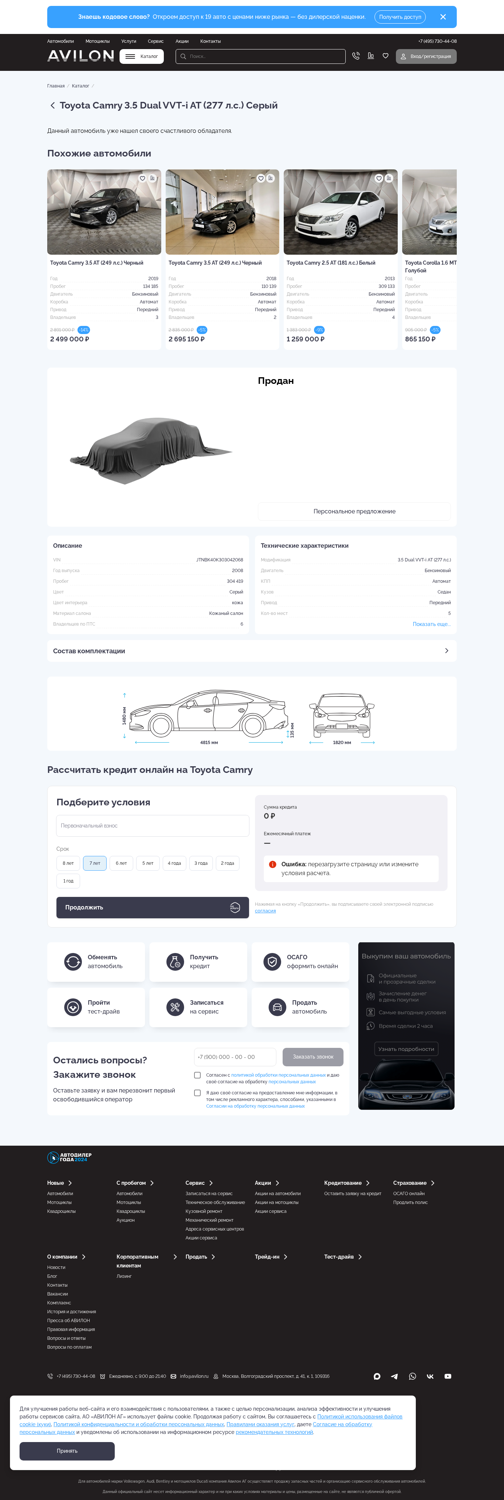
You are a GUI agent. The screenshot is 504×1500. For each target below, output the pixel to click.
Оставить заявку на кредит (353, 1193)
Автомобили (60, 41)
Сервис (156, 41)
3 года (201, 863)
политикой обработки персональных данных (278, 1075)
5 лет (147, 863)
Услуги (128, 41)
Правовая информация (71, 1329)
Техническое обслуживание (215, 1202)
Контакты (210, 41)
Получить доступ (400, 17)
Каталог (80, 86)
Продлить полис (410, 1202)
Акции (182, 41)
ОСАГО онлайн (409, 1193)
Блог (52, 1276)
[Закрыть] (443, 17)
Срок (62, 849)
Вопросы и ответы (66, 1338)
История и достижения (71, 1311)
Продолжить (84, 907)
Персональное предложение (355, 511)
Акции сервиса (201, 1238)
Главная (56, 86)
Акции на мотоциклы (276, 1202)
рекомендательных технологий (274, 1432)
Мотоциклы (98, 41)
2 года (227, 863)
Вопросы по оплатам (69, 1347)
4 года (174, 863)
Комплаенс (59, 1302)
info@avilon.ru (194, 1376)
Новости (56, 1267)
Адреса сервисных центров (215, 1229)
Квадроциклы (61, 1211)
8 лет (68, 863)
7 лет (95, 863)
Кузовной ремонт (204, 1211)
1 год (68, 881)
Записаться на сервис (209, 1193)
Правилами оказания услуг (260, 1424)
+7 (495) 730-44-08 (76, 1376)
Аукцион (126, 1220)
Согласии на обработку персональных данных (255, 1106)
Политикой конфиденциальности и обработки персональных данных (138, 1424)
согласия (265, 911)
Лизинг (124, 1276)
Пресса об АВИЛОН (68, 1320)
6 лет (121, 863)
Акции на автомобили (278, 1193)
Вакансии (57, 1294)
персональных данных (292, 1081)
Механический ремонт (210, 1220)
